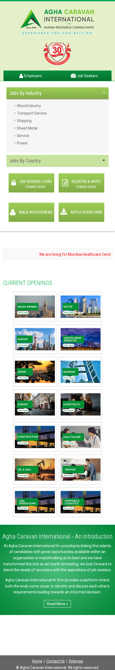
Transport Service (32, 113)
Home (37, 661)
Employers (32, 76)
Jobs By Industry (25, 93)
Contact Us (55, 661)
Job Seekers (87, 76)
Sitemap (76, 661)
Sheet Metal (27, 128)
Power (22, 143)
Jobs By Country (25, 160)
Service (23, 136)
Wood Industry (29, 106)
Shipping (24, 121)
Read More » (57, 604)
